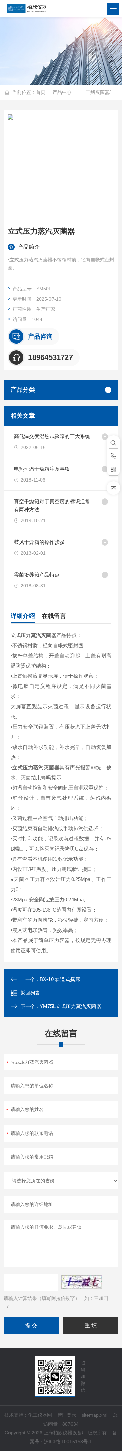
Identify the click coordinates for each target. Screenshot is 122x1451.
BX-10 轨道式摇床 (60, 979)
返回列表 (30, 993)
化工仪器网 (40, 1415)
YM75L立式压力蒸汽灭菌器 (70, 1006)
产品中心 (62, 92)
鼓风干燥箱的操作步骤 (39, 542)
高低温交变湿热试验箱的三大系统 (52, 436)
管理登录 (66, 1415)
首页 (40, 92)
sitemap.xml (94, 1415)
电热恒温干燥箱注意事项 (42, 469)
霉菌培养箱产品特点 (37, 574)
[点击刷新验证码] (81, 1282)
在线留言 (54, 616)
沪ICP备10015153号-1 (68, 1441)
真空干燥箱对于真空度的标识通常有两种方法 (52, 505)
